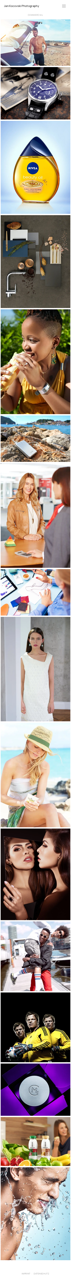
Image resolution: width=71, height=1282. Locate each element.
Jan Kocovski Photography (21, 6)
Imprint (26, 1273)
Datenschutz (41, 1273)
